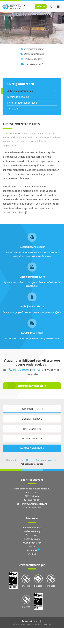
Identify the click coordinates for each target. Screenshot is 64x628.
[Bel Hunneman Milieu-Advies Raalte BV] (51, 6)
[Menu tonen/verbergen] (58, 6)
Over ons (32, 546)
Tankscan (12, 108)
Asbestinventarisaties (20, 91)
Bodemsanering (32, 418)
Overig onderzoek (32, 448)
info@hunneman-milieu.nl (33, 503)
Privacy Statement (30, 621)
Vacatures (32, 550)
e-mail (37, 370)
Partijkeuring (32, 428)
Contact (32, 554)
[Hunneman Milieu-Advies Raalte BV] (13, 6)
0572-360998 (21, 370)
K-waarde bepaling (18, 96)
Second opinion (32, 438)
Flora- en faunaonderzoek (22, 102)
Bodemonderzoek (32, 408)
